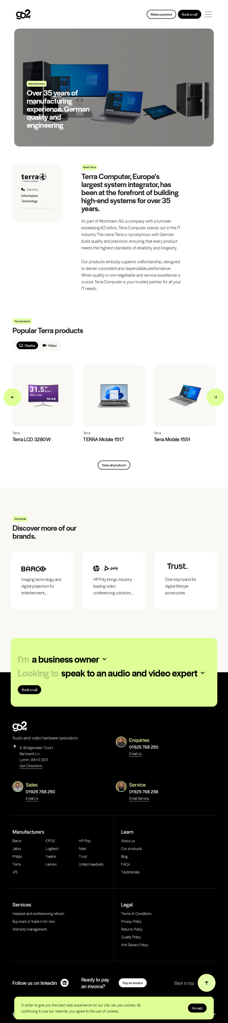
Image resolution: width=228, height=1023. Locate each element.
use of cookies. (107, 1011)
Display (30, 345)
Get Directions (31, 765)
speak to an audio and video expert (129, 672)
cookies (129, 1005)
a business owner (65, 659)
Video (52, 345)
